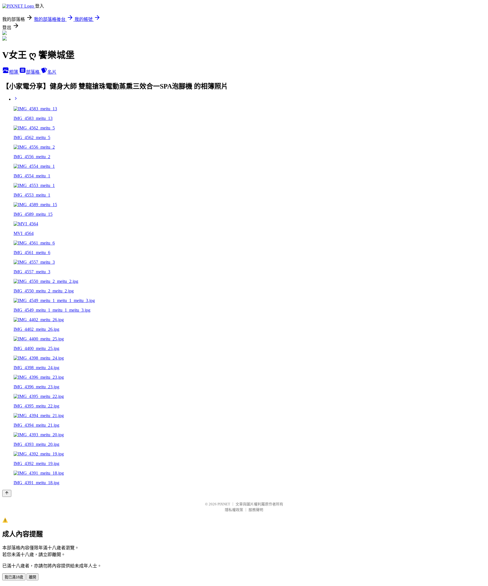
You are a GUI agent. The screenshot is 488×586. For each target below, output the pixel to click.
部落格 (33, 72)
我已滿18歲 (14, 577)
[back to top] (6, 493)
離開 (32, 577)
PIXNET (223, 504)
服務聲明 (256, 510)
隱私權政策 (234, 510)
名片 (51, 72)
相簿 (14, 72)
